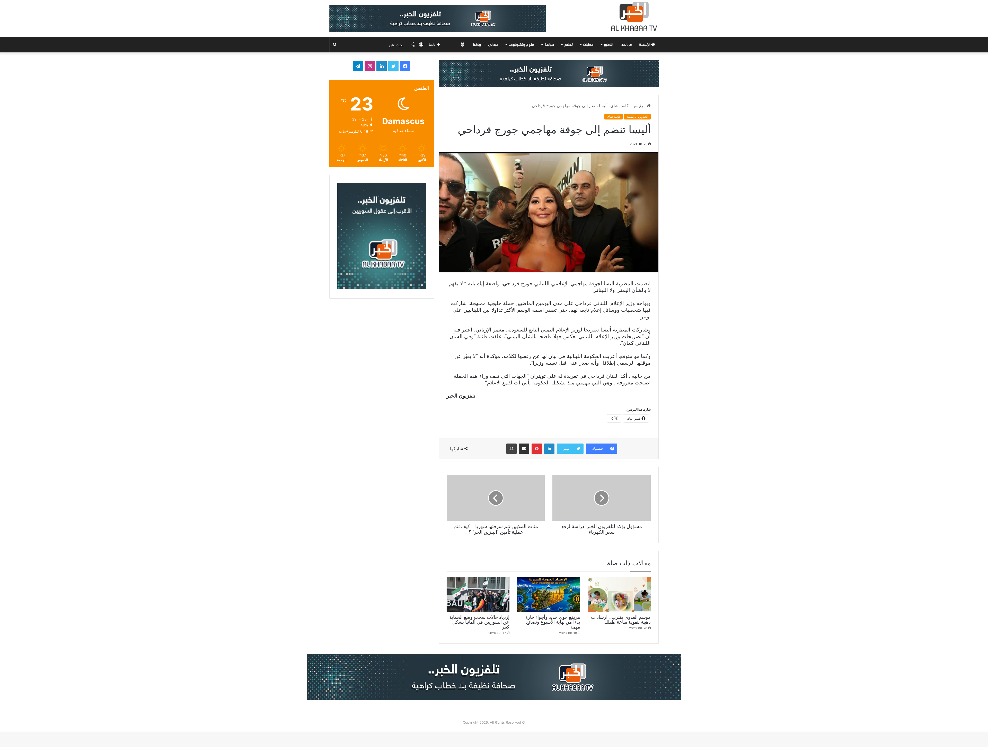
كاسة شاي (619, 105)
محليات (588, 45)
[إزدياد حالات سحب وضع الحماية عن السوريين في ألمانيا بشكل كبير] (478, 594)
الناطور (608, 45)
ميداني (493, 45)
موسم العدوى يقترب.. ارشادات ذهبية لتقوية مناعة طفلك (621, 619)
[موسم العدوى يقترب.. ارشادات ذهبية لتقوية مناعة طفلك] (619, 594)
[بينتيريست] (537, 449)
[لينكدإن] (549, 449)
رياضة (477, 45)
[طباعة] (511, 449)
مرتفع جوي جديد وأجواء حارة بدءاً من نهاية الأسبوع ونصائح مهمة (552, 622)
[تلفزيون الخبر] (633, 16)
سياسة (549, 45)
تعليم (568, 45)
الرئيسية (645, 45)
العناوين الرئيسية (637, 116)
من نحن (626, 45)
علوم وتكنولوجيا (521, 45)
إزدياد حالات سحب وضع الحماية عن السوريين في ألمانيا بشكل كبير (479, 622)
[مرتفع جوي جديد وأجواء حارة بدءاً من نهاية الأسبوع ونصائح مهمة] (548, 594)
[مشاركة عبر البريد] (524, 449)
